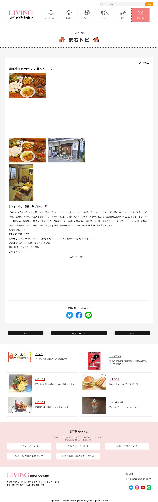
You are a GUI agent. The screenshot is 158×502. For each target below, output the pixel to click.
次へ (132, 333)
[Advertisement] (79, 115)
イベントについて (29, 446)
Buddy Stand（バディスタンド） (124, 384)
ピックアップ (115, 356)
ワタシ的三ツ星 (116, 402)
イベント (104, 18)
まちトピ (69, 18)
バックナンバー (51, 18)
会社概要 (129, 474)
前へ (25, 333)
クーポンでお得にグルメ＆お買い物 (51, 358)
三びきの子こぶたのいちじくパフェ (125, 407)
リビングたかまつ (21, 14)
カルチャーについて (78, 446)
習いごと (87, 18)
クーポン (39, 354)
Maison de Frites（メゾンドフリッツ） (52, 406)
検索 (149, 4)
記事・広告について (127, 446)
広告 (122, 18)
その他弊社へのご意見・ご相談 (78, 456)
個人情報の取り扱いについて (138, 479)
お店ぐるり (40, 379)
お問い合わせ (140, 18)
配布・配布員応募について (29, 456)
